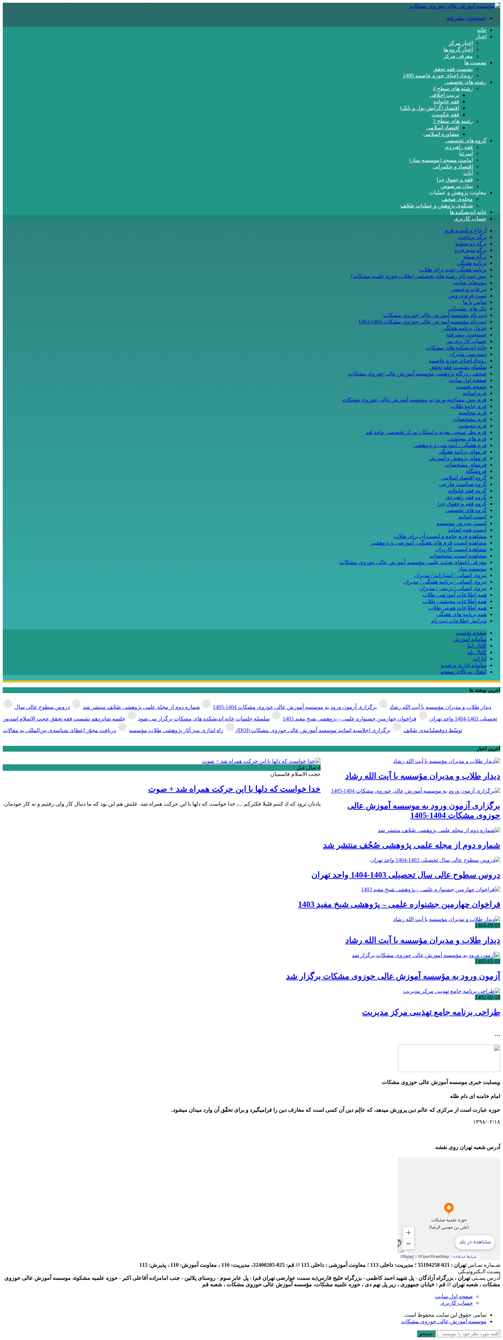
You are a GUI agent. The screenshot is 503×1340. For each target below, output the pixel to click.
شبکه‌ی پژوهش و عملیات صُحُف (436, 205)
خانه (482, 30)
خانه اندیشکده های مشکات (456, 347)
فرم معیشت (472, 426)
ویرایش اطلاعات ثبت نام (459, 621)
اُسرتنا (466, 153)
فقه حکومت (445, 114)
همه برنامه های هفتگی (461, 614)
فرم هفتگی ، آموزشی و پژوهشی (450, 445)
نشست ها (475, 62)
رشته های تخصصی (465, 82)
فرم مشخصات (470, 419)
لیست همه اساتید (467, 530)
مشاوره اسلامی (441, 134)
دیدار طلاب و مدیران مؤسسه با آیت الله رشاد (440, 707)
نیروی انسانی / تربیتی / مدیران (453, 588)
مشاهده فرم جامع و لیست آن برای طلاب (440, 536)
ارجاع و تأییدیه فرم (465, 230)
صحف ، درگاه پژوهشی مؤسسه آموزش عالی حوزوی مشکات (417, 374)
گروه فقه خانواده (467, 491)
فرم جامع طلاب (468, 406)
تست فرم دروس (467, 295)
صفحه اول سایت (468, 380)
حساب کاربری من (466, 341)
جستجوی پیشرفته (466, 18)
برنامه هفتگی (472, 263)
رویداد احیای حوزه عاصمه (458, 360)
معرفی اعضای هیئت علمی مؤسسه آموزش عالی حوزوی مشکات (413, 562)
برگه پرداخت (472, 237)
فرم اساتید (475, 393)
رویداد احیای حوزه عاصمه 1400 (438, 75)
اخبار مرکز (461, 43)
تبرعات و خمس (469, 289)
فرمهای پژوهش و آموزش (458, 458)
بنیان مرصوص (457, 186)
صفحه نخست (471, 387)
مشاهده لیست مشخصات (458, 556)
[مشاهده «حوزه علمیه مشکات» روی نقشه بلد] (449, 1209)
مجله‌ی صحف (457, 199)
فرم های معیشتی (467, 439)
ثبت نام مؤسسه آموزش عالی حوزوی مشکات (435, 315)
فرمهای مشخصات (466, 465)
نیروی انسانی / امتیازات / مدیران (450, 575)
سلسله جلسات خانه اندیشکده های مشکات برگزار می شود (204, 719)
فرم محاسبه (473, 413)
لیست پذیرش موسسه (462, 523)
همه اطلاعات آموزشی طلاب (454, 595)
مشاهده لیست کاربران (461, 549)
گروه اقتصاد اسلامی (464, 478)
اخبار (481, 36)
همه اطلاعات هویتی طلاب (457, 608)
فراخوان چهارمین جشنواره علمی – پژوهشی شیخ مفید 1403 (349, 719)
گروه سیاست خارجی (463, 484)
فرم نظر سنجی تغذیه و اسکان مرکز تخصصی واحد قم (426, 432)
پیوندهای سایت (470, 282)
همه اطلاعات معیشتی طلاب (455, 601)
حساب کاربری (470, 218)
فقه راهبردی (458, 147)
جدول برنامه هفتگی (464, 328)
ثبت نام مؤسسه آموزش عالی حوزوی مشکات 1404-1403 (422, 321)
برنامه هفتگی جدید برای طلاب (453, 269)
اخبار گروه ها (458, 49)
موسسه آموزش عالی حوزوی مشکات (444, 1321)
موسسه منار (472, 569)
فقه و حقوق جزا (455, 179)
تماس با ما (475, 302)
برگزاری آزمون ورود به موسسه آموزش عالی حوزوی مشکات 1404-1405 (295, 707)
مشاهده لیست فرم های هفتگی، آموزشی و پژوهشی (428, 543)
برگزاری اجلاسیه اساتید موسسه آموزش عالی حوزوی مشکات (320, 730)
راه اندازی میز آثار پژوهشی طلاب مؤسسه (176, 730)
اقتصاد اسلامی (442, 127)
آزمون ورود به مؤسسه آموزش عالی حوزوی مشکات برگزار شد (393, 976)
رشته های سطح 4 (453, 88)
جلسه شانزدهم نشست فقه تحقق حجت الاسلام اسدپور (64, 719)
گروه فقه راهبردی (466, 497)
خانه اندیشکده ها (468, 212)
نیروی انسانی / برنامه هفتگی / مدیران (445, 582)
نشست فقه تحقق (453, 69)
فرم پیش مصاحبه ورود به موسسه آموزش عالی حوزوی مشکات (414, 400)
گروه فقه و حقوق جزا (462, 504)
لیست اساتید (472, 517)
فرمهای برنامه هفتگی (462, 452)
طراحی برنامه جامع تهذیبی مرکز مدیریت (431, 1012)
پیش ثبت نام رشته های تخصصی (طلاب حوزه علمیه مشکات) (419, 276)
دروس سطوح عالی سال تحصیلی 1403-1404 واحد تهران (405, 874)
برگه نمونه (475, 256)
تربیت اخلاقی (444, 95)
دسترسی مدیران (468, 354)
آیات (468, 173)
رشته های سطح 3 (453, 121)
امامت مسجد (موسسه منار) (441, 160)
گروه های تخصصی (466, 140)
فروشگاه (476, 471)
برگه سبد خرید (470, 250)
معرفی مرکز (458, 56)
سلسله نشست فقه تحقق (458, 367)
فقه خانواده (446, 101)
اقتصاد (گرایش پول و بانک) (429, 108)
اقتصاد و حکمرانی (453, 166)
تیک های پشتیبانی (467, 308)
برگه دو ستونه (471, 243)
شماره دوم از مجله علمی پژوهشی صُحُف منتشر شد (141, 707)
